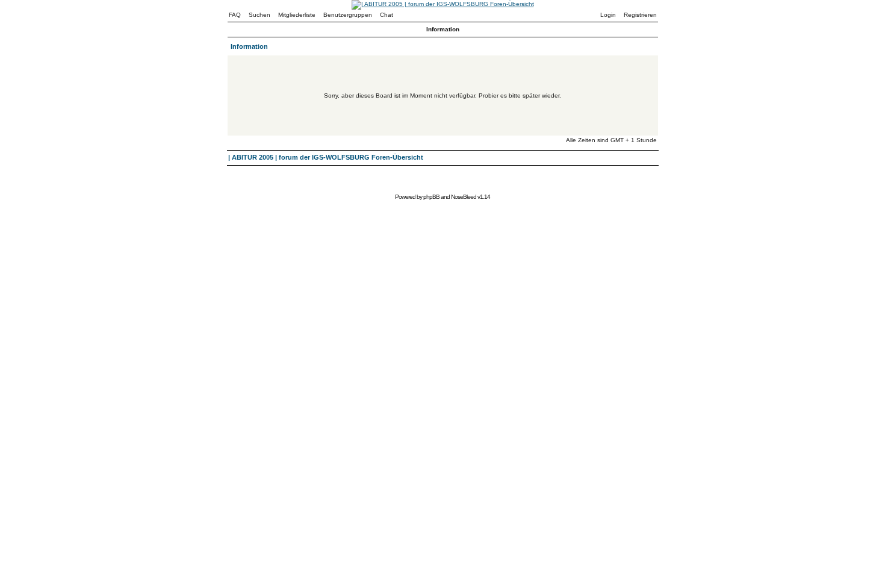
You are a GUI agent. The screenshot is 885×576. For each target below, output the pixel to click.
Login (608, 14)
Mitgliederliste (296, 14)
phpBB (431, 196)
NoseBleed (463, 196)
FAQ (235, 14)
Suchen (259, 14)
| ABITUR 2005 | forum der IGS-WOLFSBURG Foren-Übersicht (325, 157)
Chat (386, 14)
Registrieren (640, 14)
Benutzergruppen (347, 14)
